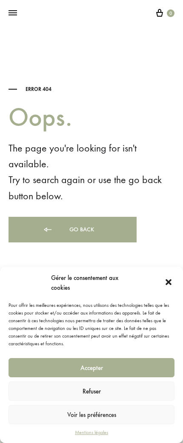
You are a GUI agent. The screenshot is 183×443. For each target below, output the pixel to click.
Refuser (92, 391)
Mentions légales (91, 432)
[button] (169, 283)
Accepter (91, 368)
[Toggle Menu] (13, 13)
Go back (81, 229)
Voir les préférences (91, 415)
